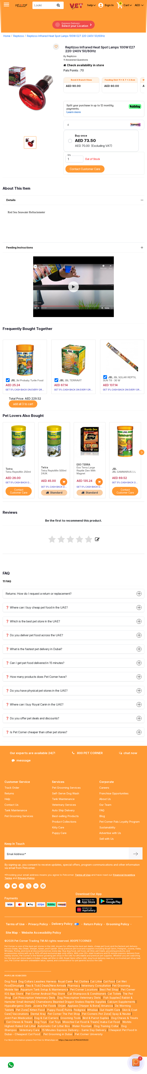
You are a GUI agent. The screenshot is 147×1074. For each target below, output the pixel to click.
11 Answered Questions (75, 59)
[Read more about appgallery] (87, 909)
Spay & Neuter (121, 1014)
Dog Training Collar (106, 1026)
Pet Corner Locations (83, 989)
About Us (105, 799)
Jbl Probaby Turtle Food (27, 380)
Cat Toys (55, 1022)
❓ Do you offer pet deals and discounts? (32, 718)
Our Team (105, 804)
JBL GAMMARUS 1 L (124, 472)
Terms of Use (83, 874)
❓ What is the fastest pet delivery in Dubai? (34, 649)
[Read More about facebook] (7, 886)
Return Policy (93, 924)
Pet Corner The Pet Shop (63, 1014)
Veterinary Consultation (96, 985)
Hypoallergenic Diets (18, 1005)
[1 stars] (52, 539)
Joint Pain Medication (18, 1018)
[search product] (58, 5)
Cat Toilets (114, 993)
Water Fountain (82, 1026)
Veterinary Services (64, 804)
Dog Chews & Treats (124, 1018)
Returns (9, 793)
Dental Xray (38, 1014)
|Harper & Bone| (89, 1005)
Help (7, 799)
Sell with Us (106, 838)
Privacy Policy (26, 878)
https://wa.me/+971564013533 (73, 1040)
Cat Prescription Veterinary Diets (34, 997)
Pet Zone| (22, 1010)
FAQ (101, 810)
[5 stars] (88, 539)
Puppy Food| (55, 1010)
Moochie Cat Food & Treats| (81, 1022)
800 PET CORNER (89, 753)
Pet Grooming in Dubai (57, 1034)
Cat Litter (96, 981)
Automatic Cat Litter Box (54, 1026)
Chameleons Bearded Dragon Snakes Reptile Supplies (71, 1001)
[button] (73, 286)
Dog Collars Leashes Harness (37, 981)
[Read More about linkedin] (36, 886)
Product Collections (64, 821)
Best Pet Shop (109, 989)
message (23, 760)
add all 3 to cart (23, 404)
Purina (68, 1010)
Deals (45, 985)
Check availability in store (85, 65)
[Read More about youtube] (14, 886)
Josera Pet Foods (44, 1005)
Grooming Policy (117, 924)
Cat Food (109, 981)
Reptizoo (18, 35)
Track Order (11, 787)
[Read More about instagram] (21, 886)
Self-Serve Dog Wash (65, 793)
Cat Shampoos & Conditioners (86, 993)
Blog (102, 816)
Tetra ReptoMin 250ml (18, 472)
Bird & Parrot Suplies (96, 1018)
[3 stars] (70, 539)
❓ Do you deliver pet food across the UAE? (34, 635)
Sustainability (107, 827)
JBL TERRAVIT (70, 380)
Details (11, 200)
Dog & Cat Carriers (46, 1018)
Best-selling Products (65, 816)
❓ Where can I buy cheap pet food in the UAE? (37, 607)
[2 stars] (61, 539)
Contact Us (11, 804)
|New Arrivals (57, 985)
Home (6, 35)
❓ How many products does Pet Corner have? (36, 677)
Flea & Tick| (33, 985)
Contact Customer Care (85, 169)
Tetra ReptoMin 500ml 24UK (53, 472)
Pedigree (79, 1010)
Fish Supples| (111, 997)
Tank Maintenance (15, 810)
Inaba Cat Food (110, 1022)
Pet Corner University (89, 1034)
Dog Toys (40, 1022)
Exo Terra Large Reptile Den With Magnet (86, 470)
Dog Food (10, 981)
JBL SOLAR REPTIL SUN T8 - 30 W (119, 379)
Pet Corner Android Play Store (45, 993)
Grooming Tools (70, 1018)
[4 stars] (79, 539)
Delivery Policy (62, 924)
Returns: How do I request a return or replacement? (39, 593)
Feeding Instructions (19, 247)
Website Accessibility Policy (41, 932)
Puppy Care (59, 833)
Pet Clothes (81, 981)
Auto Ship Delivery (63, 810)
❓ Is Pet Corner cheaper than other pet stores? (36, 732)
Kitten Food (37, 1010)
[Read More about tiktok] (43, 886)
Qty (69, 155)
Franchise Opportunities (114, 793)
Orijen (62, 1005)
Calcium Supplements (121, 1001)
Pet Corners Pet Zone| (96, 1014)
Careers (104, 787)
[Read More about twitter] (28, 886)
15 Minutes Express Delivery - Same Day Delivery (74, 1030)
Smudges (18, 985)
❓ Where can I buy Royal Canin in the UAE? (34, 704)
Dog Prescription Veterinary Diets (79, 997)
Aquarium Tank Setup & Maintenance (44, 989)
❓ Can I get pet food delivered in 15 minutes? (35, 663)
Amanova (107, 1005)
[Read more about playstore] (111, 901)
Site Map (12, 932)
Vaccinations (20, 1014)
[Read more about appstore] (87, 901)
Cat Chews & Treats (19, 1022)
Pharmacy (73, 985)
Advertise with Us (110, 833)
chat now (130, 753)
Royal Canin (65, 981)
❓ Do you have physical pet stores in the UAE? (37, 690)
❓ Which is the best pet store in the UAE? (33, 621)
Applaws (73, 1005)
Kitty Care (58, 827)
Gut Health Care (110, 1010)
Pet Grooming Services (18, 816)
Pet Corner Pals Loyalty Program (119, 821)
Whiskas (92, 1010)
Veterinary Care (29, 1030)
